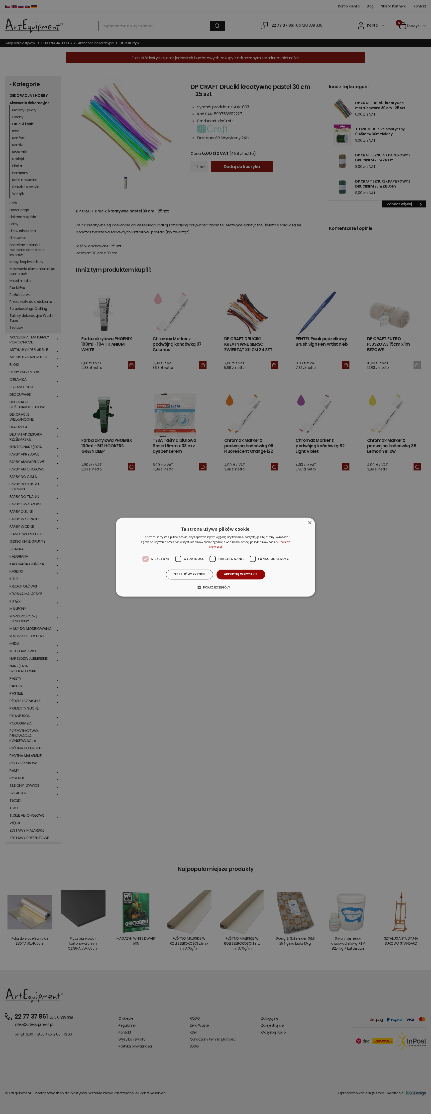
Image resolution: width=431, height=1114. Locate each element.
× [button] (310, 523)
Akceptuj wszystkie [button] (241, 574)
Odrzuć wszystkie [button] (189, 574)
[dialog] (215, 557)
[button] (215, 587)
